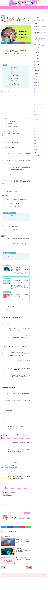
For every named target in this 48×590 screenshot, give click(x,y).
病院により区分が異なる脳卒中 (11, 126)
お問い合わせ (38, 7)
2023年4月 (37, 79)
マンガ (36, 131)
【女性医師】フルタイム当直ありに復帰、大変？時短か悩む (40, 22)
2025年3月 (37, 55)
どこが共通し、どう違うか (9, 121)
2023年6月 (37, 73)
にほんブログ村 (4, 532)
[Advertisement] (16, 104)
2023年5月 (37, 76)
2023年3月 (37, 82)
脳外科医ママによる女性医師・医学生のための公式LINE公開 (40, 28)
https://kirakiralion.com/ (12, 522)
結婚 (36, 146)
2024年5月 (37, 58)
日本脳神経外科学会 (5, 309)
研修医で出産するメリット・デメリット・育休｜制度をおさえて (40, 46)
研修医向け (37, 143)
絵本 (36, 149)
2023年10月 (37, 61)
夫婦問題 (37, 137)
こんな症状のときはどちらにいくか (11, 128)
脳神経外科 (37, 155)
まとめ (5, 135)
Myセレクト (37, 123)
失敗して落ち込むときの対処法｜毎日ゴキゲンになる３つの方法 (40, 40)
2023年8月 (37, 67)
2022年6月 (37, 108)
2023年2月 (37, 85)
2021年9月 (37, 114)
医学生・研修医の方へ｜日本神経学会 (9, 229)
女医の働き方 (15, 7)
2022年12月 (37, 91)
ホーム (8, 7)
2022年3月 (37, 111)
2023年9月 (37, 64)
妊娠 (36, 140)
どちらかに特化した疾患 (9, 124)
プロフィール (30, 7)
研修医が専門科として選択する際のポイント (13, 133)
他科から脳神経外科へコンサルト (11, 131)
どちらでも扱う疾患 (9, 123)
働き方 (36, 134)
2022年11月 (37, 94)
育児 (36, 152)
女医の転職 (23, 7)
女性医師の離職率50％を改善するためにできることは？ (40, 34)
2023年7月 (37, 70)
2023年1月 (37, 88)
